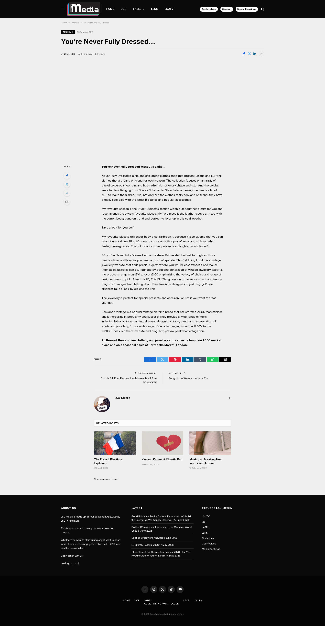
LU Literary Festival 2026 (145, 544)
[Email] (66, 201)
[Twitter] (66, 184)
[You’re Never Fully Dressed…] (162, 110)
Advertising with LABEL (161, 603)
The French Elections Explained (108, 461)
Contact (226, 9)
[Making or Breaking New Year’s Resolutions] (210, 443)
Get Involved (209, 9)
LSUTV (169, 9)
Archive (68, 32)
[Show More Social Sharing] (261, 53)
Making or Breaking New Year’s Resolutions (205, 461)
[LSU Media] (83, 9)
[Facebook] (66, 175)
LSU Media (69, 54)
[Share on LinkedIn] (254, 53)
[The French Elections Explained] (115, 443)
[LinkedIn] (66, 193)
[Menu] (62, 9)
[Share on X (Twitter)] (249, 53)
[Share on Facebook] (243, 53)
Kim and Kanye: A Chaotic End (162, 459)
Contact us (208, 538)
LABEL (137, 9)
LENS (154, 9)
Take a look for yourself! (118, 227)
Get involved (209, 543)
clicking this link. (145, 289)
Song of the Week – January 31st (189, 378)
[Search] (262, 9)
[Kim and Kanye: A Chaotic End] (162, 443)
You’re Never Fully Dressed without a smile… (133, 166)
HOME (110, 9)
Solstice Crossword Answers (147, 537)
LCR (123, 9)
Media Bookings (246, 9)
